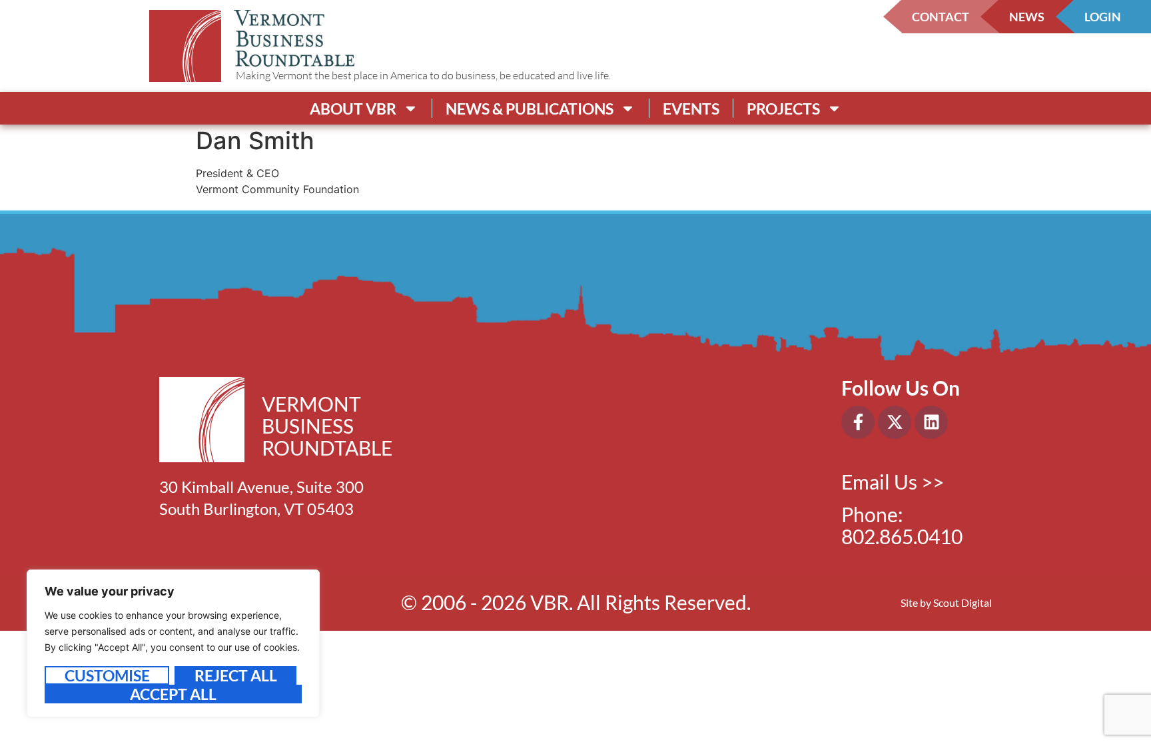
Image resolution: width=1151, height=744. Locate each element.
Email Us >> (892, 482)
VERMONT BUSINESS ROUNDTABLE (327, 426)
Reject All (235, 675)
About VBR (353, 108)
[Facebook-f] (858, 422)
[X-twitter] (894, 422)
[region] (173, 643)
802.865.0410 (901, 536)
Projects (783, 108)
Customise (107, 675)
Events (691, 108)
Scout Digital (962, 602)
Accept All (173, 694)
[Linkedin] (931, 422)
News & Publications (529, 108)
